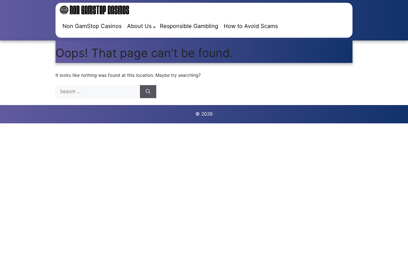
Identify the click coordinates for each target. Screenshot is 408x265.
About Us (139, 26)
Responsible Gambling (189, 26)
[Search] (148, 91)
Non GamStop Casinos (92, 26)
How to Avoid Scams (251, 26)
